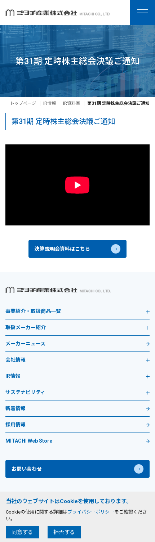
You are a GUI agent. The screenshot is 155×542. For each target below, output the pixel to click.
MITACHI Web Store (28, 441)
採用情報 (15, 424)
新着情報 (15, 408)
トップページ (23, 103)
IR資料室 (71, 103)
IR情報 (49, 103)
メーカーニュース (25, 343)
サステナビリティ (25, 392)
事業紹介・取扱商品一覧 (33, 311)
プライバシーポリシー (90, 512)
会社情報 (15, 360)
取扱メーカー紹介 (25, 327)
